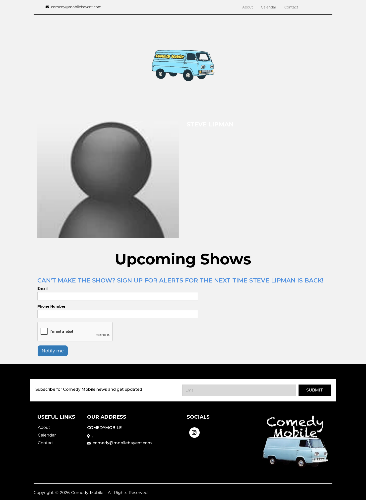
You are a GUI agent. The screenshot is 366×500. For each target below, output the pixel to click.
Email (42, 288)
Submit (314, 390)
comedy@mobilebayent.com (76, 7)
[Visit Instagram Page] (194, 431)
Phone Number (51, 306)
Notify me (53, 351)
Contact (291, 7)
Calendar (268, 7)
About (247, 7)
